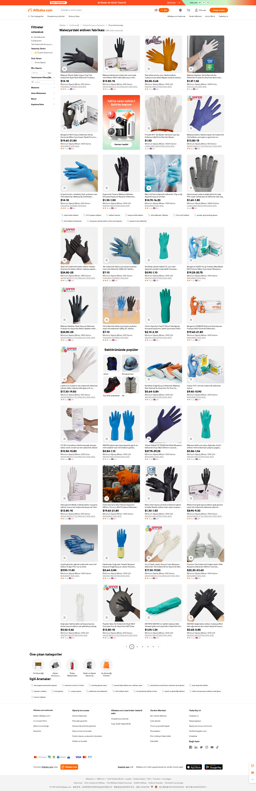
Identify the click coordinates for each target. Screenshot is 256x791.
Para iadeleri (155, 731)
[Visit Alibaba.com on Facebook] (190, 747)
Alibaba (62, 25)
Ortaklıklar (193, 736)
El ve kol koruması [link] (116, 25)
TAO (149, 779)
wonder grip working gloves (207, 215)
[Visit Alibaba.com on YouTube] (212, 747)
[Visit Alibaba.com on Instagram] (206, 747)
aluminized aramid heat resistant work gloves (167, 685)
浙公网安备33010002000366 (171, 787)
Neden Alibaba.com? (41, 716)
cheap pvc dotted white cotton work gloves (105, 221)
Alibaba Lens (47, 767)
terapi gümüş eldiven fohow (146, 691)
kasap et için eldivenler (138, 221)
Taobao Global (139, 779)
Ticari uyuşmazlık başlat (159, 726)
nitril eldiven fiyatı (122, 691)
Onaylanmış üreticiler (120, 719)
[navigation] (43, 336)
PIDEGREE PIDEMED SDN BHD (73, 87)
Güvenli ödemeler (79, 716)
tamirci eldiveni (40, 697)
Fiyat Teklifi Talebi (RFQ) (121, 724)
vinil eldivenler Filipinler (159, 215)
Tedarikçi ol (193, 716)
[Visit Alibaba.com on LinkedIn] (196, 747)
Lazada (128, 779)
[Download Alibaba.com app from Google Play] (214, 767)
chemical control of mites (74, 685)
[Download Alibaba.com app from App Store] (194, 767)
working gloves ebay (99, 685)
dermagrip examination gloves (45, 685)
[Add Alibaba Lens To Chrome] (69, 767)
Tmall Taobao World (115, 779)
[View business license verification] (152, 787)
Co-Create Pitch (40, 721)
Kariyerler (37, 731)
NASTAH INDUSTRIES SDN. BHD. (158, 87)
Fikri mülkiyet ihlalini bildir (160, 736)
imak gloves (58, 691)
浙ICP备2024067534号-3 (196, 787)
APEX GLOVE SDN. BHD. (197, 87)
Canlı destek (155, 721)
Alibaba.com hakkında (43, 710)
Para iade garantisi (79, 721)
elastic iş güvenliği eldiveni (175, 691)
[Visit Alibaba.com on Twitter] (201, 747)
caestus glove (76, 691)
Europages (166, 779)
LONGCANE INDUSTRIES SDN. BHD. (160, 146)
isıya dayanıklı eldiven (200, 685)
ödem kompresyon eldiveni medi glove (206, 691)
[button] (156, 10)
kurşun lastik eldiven (135, 215)
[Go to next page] (158, 646)
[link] (252, 765)
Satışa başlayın (195, 721)
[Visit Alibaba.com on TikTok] (217, 747)
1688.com (101, 779)
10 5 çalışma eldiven (93, 215)
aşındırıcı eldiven (40, 691)
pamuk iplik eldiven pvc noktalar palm (128, 685)
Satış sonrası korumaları (82, 731)
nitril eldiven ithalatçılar (73, 221)
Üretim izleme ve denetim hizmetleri (87, 736)
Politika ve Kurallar (79, 741)
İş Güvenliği (74, 25)
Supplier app (123, 767)
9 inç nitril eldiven (182, 215)
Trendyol (156, 779)
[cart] (189, 10)
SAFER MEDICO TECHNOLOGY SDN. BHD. (120, 87)
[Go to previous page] (126, 646)
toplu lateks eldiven (71, 215)
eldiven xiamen (114, 215)
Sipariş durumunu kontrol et (200, 726)
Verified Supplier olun (198, 731)
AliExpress (90, 779)
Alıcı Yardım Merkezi (158, 716)
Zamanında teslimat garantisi (84, 726)
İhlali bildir (154, 741)
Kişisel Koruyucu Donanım (94, 25)
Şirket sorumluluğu (41, 726)
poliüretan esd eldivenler (98, 691)
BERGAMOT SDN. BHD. (70, 146)
